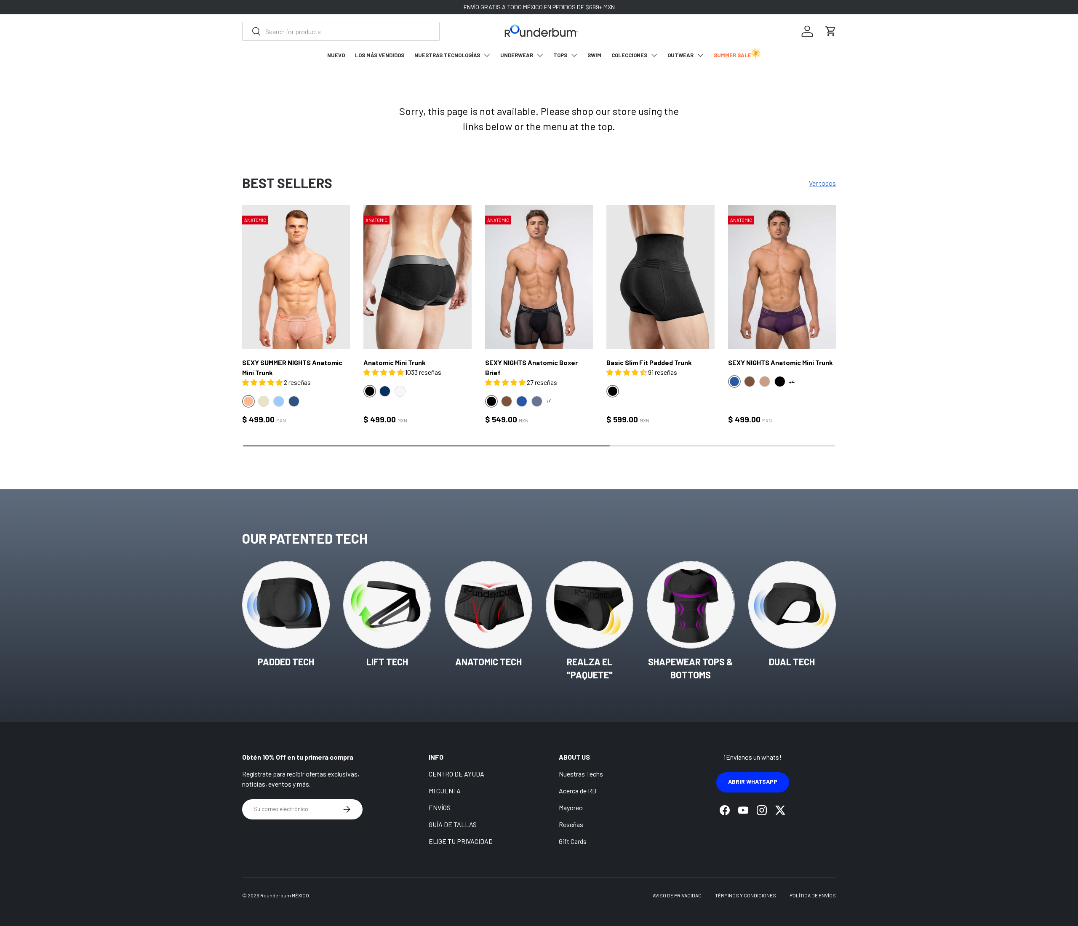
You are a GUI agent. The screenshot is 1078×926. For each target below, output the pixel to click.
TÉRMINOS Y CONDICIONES (745, 895)
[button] (831, 31)
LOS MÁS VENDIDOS (379, 55)
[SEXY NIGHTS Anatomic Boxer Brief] (539, 277)
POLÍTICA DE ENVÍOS (813, 895)
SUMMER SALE (732, 55)
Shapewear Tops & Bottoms (690, 668)
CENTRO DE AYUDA (456, 774)
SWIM (594, 55)
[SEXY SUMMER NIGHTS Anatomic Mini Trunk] (296, 277)
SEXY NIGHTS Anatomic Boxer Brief (531, 367)
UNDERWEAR (516, 55)
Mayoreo (571, 807)
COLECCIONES (629, 55)
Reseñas (571, 824)
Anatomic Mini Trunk (394, 362)
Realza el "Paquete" (590, 668)
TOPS (560, 55)
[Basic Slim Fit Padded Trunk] (660, 277)
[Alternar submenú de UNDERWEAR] (540, 55)
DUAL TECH (792, 661)
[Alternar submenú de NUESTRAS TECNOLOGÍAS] (487, 55)
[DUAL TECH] (792, 604)
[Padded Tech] (286, 604)
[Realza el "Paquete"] (589, 604)
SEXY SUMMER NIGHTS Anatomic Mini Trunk (292, 367)
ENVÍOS (440, 807)
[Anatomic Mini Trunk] (417, 277)
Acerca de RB (577, 791)
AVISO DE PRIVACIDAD (677, 895)
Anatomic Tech (488, 661)
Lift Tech (387, 661)
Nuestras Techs (581, 774)
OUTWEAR (680, 55)
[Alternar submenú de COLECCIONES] (654, 55)
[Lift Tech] (387, 604)
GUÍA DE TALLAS (453, 824)
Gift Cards (573, 841)
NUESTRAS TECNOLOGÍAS (447, 55)
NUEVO (336, 55)
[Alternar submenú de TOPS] (574, 55)
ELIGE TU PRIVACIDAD (461, 841)
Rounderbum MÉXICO (284, 895)
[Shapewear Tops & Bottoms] (690, 604)
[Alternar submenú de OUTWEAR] (700, 55)
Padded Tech (286, 661)
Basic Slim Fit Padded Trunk (649, 362)
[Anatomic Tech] (488, 604)
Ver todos (822, 183)
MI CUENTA (445, 791)
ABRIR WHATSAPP (752, 781)
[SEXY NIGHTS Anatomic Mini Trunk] (782, 277)
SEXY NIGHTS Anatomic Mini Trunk (780, 362)
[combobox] (341, 31)
